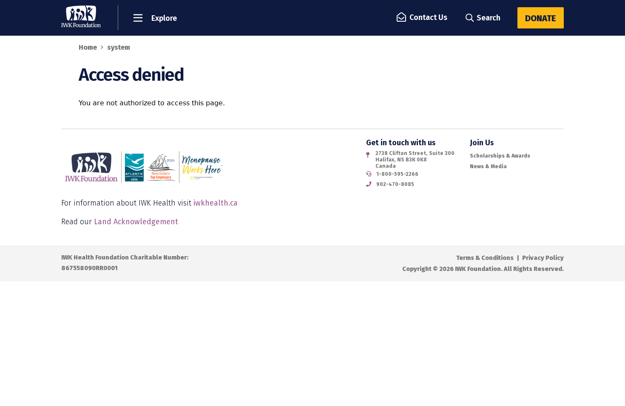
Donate (540, 18)
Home (88, 47)
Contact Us (428, 17)
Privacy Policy (543, 258)
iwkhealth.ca (215, 203)
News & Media (488, 166)
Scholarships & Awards (500, 156)
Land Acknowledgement (136, 221)
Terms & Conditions (485, 258)
